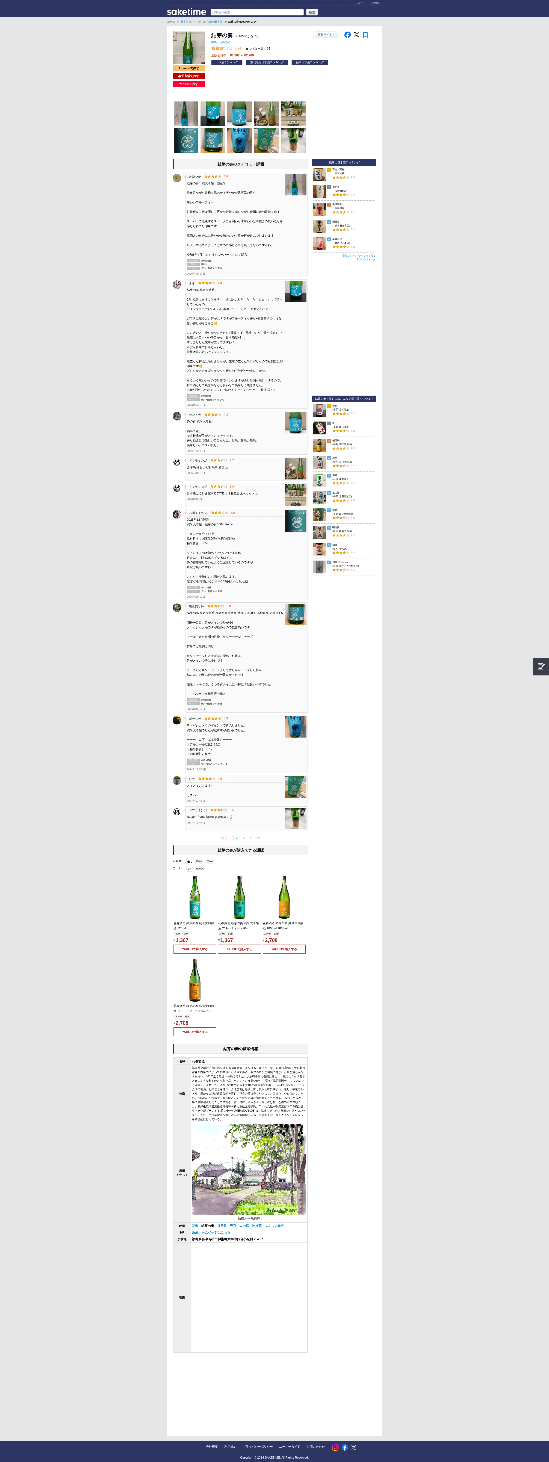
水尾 (334, 510)
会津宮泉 (337, 204)
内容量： (179, 861)
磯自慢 (335, 527)
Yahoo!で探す (188, 84)
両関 (334, 475)
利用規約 (230, 1446)
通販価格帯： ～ (232, 55)
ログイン (361, 3)
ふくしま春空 (274, 1226)
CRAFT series (340, 562)
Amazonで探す (188, 68)
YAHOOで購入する (195, 949)
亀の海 (335, 492)
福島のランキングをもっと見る (358, 255)
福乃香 (222, 1226)
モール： (179, 868)
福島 (214, 42)
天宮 (233, 1226)
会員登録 (375, 3)
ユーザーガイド (289, 1446)
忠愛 (334, 458)
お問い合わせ (316, 1446)
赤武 (334, 405)
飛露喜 (335, 221)
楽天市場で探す (188, 76)
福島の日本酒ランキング (344, 162)
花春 (195, 1226)
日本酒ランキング (227, 62)
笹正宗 (335, 440)
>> (258, 837)
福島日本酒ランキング (310, 62)
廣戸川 (335, 187)
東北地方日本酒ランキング (267, 62)
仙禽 (334, 544)
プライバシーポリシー (258, 1446)
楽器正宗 (337, 239)
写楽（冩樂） (339, 169)
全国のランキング (365, 259)
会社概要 (212, 1446)
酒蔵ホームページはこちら (211, 1232)
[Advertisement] (207, 1390)
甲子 (334, 423)
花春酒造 (225, 42)
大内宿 (244, 1226)
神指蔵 (257, 1226)
